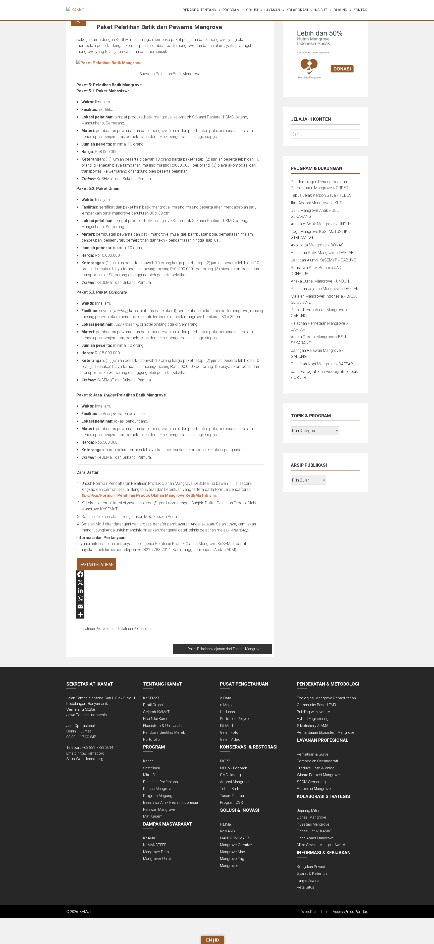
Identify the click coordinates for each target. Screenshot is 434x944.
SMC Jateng (230, 775)
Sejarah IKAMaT (156, 712)
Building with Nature (313, 712)
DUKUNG (340, 10)
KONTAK (360, 10)
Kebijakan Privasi (311, 866)
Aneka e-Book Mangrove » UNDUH (321, 224)
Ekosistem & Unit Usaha (163, 725)
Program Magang (157, 795)
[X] (170, 582)
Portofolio (151, 739)
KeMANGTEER (155, 845)
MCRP (225, 761)
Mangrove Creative (236, 845)
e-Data (225, 698)
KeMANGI (228, 831)
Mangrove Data (156, 852)
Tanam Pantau (232, 795)
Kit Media (228, 725)
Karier (148, 761)
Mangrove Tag (232, 858)
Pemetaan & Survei (313, 754)
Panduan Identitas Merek (164, 732)
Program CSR (231, 802)
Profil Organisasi (156, 705)
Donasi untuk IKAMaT (314, 831)
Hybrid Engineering (313, 718)
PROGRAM (231, 10)
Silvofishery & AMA (312, 725)
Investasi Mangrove (313, 824)
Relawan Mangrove (159, 809)
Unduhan (227, 712)
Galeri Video (230, 739)
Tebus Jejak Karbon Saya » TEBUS (321, 195)
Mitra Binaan (153, 775)
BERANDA (191, 10)
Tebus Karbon (232, 788)
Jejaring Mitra (308, 810)
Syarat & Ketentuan (313, 873)
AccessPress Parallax (350, 912)
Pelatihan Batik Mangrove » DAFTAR (322, 252)
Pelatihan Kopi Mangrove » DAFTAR (322, 364)
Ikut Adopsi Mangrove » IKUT (316, 202)
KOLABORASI (297, 10)
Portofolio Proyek (234, 718)
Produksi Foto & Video (316, 768)
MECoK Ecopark (233, 768)
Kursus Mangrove (158, 788)
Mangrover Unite (157, 858)
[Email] (170, 606)
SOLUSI (252, 10)
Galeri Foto (229, 732)
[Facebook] (170, 574)
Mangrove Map (232, 852)
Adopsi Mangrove (235, 782)
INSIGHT (320, 10)
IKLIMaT (226, 824)
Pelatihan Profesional (97, 629)
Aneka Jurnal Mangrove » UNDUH (320, 281)
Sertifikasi (151, 768)
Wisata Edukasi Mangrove (318, 775)
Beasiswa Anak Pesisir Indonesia (170, 802)
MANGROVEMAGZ (234, 838)
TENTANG (208, 10)
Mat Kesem (152, 816)
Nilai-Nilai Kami (155, 718)
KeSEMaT (151, 698)
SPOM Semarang (311, 782)
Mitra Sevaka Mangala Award (321, 845)
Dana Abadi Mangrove (315, 838)
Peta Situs (305, 887)
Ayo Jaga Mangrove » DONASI (318, 245)
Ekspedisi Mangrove (314, 788)
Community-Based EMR (316, 705)
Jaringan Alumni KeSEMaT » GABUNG (323, 260)
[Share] (170, 615)
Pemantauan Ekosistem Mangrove (325, 732)
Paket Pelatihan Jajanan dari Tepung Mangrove (224, 649)
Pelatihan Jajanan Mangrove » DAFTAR (325, 288)
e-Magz (226, 705)
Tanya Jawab (308, 880)
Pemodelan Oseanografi (317, 761)
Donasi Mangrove (311, 817)
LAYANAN (272, 10)
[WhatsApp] (170, 598)
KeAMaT (150, 838)
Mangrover (229, 865)
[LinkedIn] (170, 590)
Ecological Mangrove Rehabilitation (326, 698)
